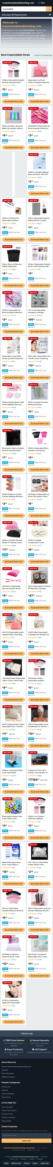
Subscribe (26, 1141)
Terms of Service (8, 1117)
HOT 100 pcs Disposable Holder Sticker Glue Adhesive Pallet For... (38, 864)
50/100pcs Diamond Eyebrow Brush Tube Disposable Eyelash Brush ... (13, 956)
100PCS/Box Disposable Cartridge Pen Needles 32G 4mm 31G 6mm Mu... (39, 634)
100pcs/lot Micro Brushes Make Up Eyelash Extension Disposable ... (13, 128)
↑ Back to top (26, 1033)
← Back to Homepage (42, 55)
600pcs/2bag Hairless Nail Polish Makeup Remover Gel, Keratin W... (13, 404)
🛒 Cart (41, 3)
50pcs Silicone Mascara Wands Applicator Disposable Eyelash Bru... (12, 266)
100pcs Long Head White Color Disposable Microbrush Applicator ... (12, 772)
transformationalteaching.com (18, 3)
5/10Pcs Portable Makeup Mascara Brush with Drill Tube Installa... (38, 174)
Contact (40, 1159)
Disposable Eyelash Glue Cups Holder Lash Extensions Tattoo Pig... (12, 818)
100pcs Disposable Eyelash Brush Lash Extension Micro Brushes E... (39, 266)
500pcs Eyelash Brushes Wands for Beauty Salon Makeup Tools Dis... (12, 542)
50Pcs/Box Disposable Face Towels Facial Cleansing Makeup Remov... (39, 358)
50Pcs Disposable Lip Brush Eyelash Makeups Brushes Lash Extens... (39, 910)
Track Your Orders (9, 1110)
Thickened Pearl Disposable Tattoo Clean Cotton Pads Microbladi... (13, 680)
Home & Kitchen (8, 1094)
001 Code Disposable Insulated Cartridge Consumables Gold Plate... (38, 312)
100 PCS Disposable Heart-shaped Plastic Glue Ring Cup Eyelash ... (13, 634)
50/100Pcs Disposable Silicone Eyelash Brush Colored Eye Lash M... (11, 588)
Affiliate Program (8, 1077)
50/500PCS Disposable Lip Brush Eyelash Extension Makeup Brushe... (39, 128)
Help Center (6, 1121)
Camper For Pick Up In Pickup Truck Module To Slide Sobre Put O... (38, 772)
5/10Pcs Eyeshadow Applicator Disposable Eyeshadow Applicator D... (12, 1002)
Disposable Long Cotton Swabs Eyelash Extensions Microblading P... (13, 358)
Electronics (6, 1087)
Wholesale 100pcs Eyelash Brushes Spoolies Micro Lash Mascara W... (13, 450)
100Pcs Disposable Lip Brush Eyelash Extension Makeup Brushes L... (12, 312)
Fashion (5, 1090)
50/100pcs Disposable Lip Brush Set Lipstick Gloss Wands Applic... (38, 496)
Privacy (23, 1159)
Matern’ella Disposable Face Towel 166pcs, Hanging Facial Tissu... (11, 864)
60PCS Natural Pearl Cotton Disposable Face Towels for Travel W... (13, 726)
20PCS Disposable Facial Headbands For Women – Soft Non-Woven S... (38, 726)
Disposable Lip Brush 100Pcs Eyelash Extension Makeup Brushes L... (38, 82)
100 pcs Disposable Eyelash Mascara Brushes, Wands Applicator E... (13, 910)
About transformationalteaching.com (16, 1066)
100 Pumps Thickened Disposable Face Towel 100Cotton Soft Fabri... (37, 956)
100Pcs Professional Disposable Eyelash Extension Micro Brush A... (12, 220)
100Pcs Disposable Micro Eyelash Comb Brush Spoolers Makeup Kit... (38, 450)
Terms (31, 1159)
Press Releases (8, 1073)
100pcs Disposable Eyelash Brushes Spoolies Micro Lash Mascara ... (13, 82)
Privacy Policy (7, 1114)
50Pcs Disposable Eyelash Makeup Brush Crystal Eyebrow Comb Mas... (39, 220)
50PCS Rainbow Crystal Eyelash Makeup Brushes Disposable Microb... (12, 496)
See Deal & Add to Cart (13, 101)
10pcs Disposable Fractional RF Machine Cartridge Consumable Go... (39, 588)
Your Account (7, 1107)
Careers (5, 1070)
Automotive (6, 1097)
